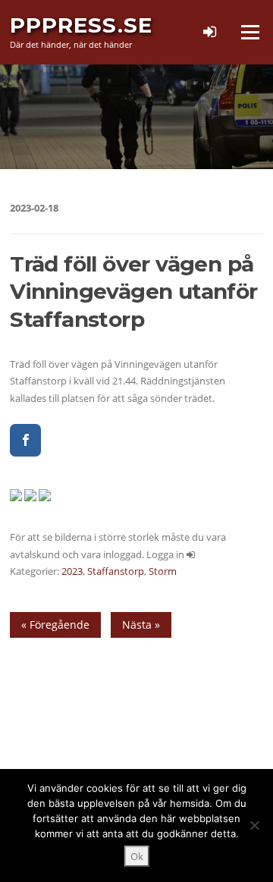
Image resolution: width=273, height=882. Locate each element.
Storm (163, 571)
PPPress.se (81, 25)
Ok (136, 856)
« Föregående (55, 624)
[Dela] (25, 440)
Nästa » (141, 624)
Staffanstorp (115, 571)
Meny (249, 32)
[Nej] (254, 825)
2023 (72, 571)
